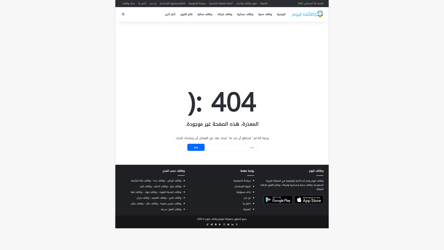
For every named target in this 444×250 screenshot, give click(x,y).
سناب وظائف (128, 3)
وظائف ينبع (175, 186)
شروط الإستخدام (243, 186)
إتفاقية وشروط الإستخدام (172, 3)
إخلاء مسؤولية (243, 192)
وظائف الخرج (175, 198)
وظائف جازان (137, 203)
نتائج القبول (186, 14)
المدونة (263, 3)
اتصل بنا (142, 3)
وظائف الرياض (174, 180)
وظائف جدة (159, 180)
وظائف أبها (136, 192)
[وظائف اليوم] (307, 14)
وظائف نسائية (204, 14)
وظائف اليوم (211, 219)
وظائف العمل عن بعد (171, 209)
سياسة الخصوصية (197, 3)
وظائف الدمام (161, 186)
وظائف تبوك (151, 192)
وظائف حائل (152, 203)
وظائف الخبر (146, 186)
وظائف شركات (224, 14)
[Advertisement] (222, 49)
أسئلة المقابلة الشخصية (221, 3)
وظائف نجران (143, 198)
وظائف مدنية (265, 14)
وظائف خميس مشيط (170, 203)
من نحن (153, 3)
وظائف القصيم (159, 198)
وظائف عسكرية (245, 14)
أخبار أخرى (170, 14)
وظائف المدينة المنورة (170, 192)
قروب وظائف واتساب (246, 3)
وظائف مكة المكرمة (141, 180)
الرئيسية (281, 14)
